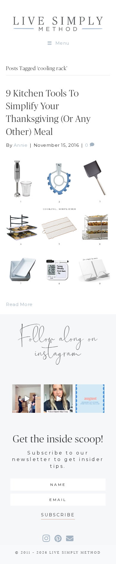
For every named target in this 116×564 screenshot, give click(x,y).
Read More (19, 304)
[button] (58, 515)
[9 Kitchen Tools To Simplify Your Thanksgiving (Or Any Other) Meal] (58, 220)
